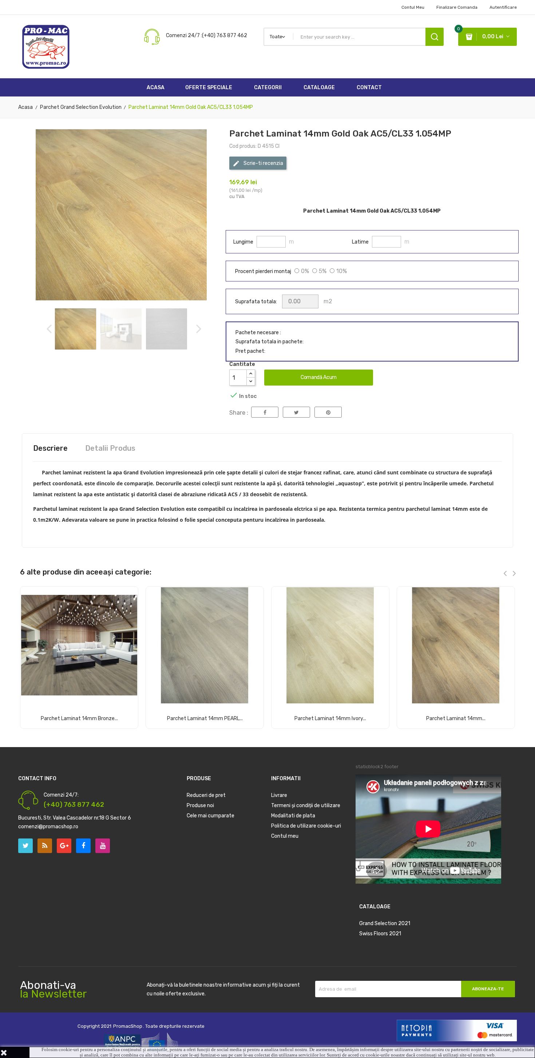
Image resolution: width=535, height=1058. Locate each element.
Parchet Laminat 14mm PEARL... (205, 718)
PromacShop (127, 1026)
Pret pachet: (250, 351)
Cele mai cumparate (210, 816)
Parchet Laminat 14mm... (456, 718)
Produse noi (200, 805)
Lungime (243, 242)
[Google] (44, 845)
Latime (360, 242)
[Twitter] (25, 845)
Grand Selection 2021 (384, 923)
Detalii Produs (110, 448)
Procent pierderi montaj (263, 272)
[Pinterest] (328, 412)
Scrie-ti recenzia (262, 163)
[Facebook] (83, 845)
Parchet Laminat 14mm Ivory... (330, 718)
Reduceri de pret (206, 795)
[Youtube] (102, 845)
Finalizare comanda (456, 7)
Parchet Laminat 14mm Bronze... (79, 718)
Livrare (279, 795)
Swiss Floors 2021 (380, 934)
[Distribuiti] (264, 412)
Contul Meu (412, 7)
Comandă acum (319, 377)
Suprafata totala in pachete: (269, 342)
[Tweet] (296, 412)
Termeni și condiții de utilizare (305, 805)
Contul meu (284, 836)
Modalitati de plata (293, 816)
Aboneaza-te (488, 988)
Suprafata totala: (256, 302)
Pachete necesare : (258, 333)
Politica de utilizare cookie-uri (306, 826)
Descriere (50, 448)
